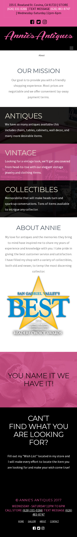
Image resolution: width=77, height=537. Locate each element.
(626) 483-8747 (60, 9)
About (43, 521)
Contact (54, 521)
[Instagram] (45, 21)
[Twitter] (39, 21)
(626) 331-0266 (17, 9)
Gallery (32, 521)
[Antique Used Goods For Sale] (38, 35)
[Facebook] (32, 21)
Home (21, 521)
